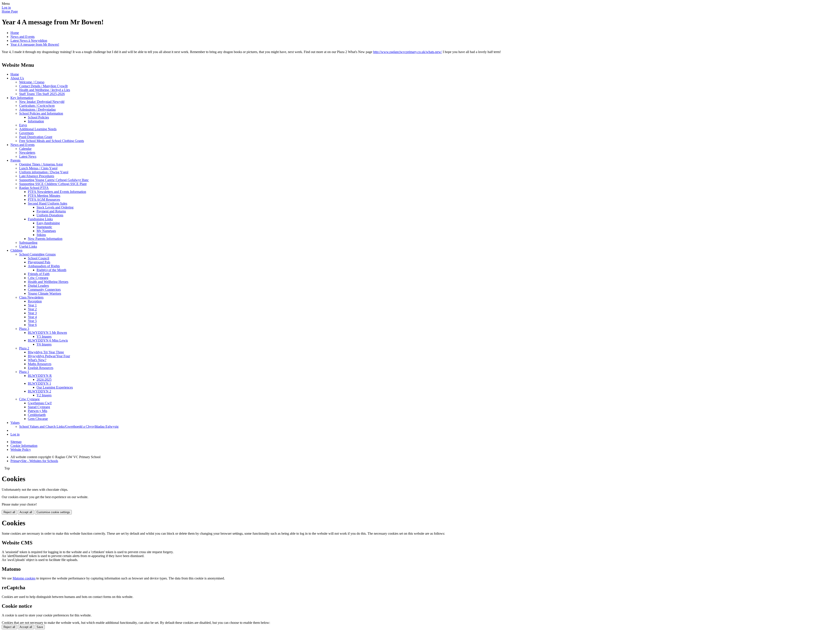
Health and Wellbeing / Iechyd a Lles (44, 90)
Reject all (9, 512)
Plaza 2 (24, 348)
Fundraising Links (40, 219)
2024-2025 (44, 379)
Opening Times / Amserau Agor (41, 164)
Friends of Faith (39, 274)
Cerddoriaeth (37, 415)
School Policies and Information (41, 113)
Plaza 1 (24, 372)
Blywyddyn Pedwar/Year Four (49, 356)
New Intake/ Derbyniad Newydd (41, 101)
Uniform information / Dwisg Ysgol (43, 172)
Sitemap (16, 442)
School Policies (38, 117)
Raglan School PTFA (34, 188)
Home (14, 33)
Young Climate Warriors (44, 293)
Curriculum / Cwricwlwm (37, 105)
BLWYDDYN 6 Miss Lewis (48, 340)
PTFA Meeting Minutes (44, 195)
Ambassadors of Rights (44, 266)
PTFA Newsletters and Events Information (57, 192)
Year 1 (32, 305)
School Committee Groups (37, 254)
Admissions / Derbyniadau (37, 109)
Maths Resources (39, 364)
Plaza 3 (24, 329)
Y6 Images (44, 344)
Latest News (27, 156)
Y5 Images (44, 336)
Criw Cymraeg (38, 278)
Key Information (21, 98)
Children (16, 250)
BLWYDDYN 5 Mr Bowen (47, 332)
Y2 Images (44, 395)
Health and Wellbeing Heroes (48, 282)
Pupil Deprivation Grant (35, 137)
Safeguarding (28, 242)
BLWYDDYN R (40, 375)
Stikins (41, 235)
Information (36, 121)
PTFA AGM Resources (44, 199)
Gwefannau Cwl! (40, 403)
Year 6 (32, 325)
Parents (15, 160)
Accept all (26, 512)
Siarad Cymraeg (39, 407)
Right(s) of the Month (51, 270)
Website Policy (20, 449)
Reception (35, 301)
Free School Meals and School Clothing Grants (51, 141)
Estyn (23, 125)
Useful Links (28, 246)
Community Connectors (44, 289)
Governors (26, 133)
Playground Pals (39, 262)
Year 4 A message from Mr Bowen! (34, 44)
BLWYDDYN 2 (39, 391)
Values (15, 422)
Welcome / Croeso (31, 82)
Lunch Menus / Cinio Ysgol (38, 168)
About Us (17, 78)
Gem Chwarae (38, 419)
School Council (38, 258)
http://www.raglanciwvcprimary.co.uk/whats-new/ (407, 52)
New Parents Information (45, 238)
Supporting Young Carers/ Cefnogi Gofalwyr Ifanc (54, 180)
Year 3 (32, 313)
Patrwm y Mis (37, 411)
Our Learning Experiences (55, 387)
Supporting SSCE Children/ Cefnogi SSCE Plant (53, 184)
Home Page (10, 11)
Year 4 (32, 317)
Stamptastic (44, 227)
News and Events (22, 36)
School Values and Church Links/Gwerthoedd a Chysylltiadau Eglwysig (69, 426)
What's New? (37, 360)
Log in (6, 7)
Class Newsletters (31, 297)
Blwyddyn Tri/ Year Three (46, 352)
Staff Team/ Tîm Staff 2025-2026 (42, 94)
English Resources (40, 368)
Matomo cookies (24, 578)
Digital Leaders (38, 285)
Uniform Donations (50, 215)
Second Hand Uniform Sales (47, 203)
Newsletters (27, 152)
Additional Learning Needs (38, 129)
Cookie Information (23, 445)
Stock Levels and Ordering (55, 207)
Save (40, 627)
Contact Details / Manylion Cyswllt (43, 86)
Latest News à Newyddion (28, 40)
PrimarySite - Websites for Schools (34, 461)
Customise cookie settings (53, 512)
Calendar (25, 148)
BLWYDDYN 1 (39, 383)
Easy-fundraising (48, 223)
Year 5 (32, 321)
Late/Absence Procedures (36, 176)
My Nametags (46, 231)
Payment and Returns (51, 211)
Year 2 (32, 309)
